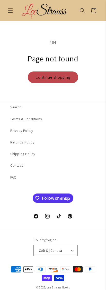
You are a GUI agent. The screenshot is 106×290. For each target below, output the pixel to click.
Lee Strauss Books (58, 287)
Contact (16, 165)
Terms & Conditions (26, 119)
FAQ (13, 177)
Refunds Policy (22, 142)
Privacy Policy (21, 130)
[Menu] (10, 10)
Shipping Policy (22, 153)
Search (16, 107)
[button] (82, 10)
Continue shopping (53, 77)
